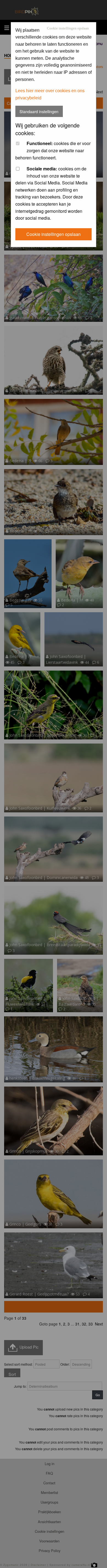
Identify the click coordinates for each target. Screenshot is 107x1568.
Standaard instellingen (38, 111)
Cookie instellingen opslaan (68, 28)
